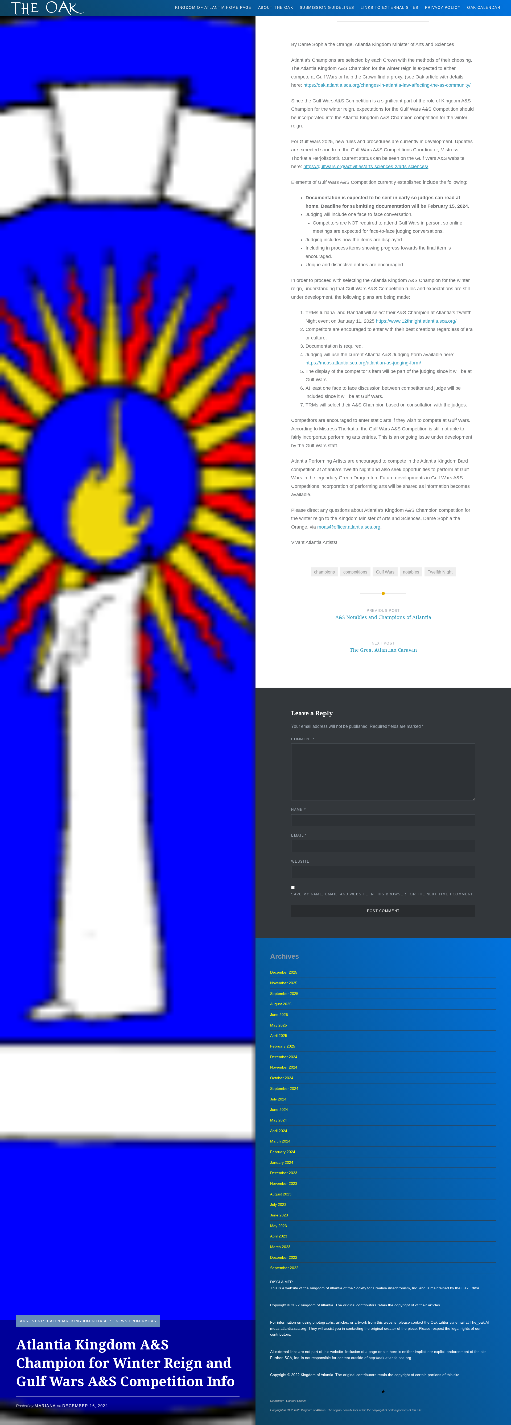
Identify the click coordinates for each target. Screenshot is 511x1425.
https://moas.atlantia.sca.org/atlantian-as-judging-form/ (363, 362)
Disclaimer (277, 1400)
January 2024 (281, 1162)
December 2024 (283, 1057)
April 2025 (278, 1035)
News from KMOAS (136, 1321)
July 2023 (278, 1204)
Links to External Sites (389, 7)
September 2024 (284, 1088)
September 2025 (284, 993)
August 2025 (280, 1004)
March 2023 (280, 1247)
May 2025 (278, 1025)
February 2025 (282, 1046)
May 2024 (278, 1120)
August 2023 (280, 1194)
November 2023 (283, 1183)
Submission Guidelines (327, 7)
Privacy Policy (443, 7)
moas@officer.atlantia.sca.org (348, 527)
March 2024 (280, 1141)
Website (300, 861)
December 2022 (283, 1257)
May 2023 (278, 1226)
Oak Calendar (483, 7)
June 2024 (279, 1109)
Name (298, 810)
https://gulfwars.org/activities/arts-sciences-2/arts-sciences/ (365, 166)
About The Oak (275, 7)
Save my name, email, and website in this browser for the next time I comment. (382, 894)
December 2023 (283, 1173)
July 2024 (278, 1099)
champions (324, 572)
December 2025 (283, 972)
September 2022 (284, 1268)
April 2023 (278, 1236)
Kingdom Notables (92, 1321)
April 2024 (278, 1131)
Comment (303, 739)
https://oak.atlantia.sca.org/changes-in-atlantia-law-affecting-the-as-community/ (387, 85)
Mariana (45, 1405)
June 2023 (279, 1215)
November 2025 (283, 983)
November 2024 (283, 1067)
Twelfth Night (440, 572)
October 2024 (281, 1078)
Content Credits (296, 1400)
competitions (355, 572)
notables (411, 572)
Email (299, 835)
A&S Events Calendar (44, 1321)
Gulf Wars (385, 572)
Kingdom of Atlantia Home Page (213, 7)
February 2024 (282, 1152)
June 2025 (279, 1014)
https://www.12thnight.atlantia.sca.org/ (416, 321)
